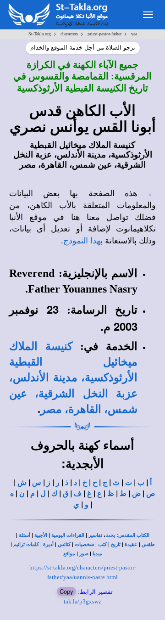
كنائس (64, 544)
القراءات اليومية (67, 535)
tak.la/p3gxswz (82, 601)
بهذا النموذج (83, 240)
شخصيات (84, 544)
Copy (66, 591)
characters (69, 33)
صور (83, 553)
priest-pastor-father (104, 33)
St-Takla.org (39, 33)
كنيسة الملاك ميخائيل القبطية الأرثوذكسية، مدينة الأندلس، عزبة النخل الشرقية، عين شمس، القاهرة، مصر (73, 377)
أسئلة (24, 535)
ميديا (97, 553)
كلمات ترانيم (26, 544)
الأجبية (40, 535)
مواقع (69, 553)
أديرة (48, 544)
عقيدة (131, 544)
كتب (102, 544)
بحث (110, 535)
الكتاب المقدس (133, 535)
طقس (148, 544)
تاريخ (116, 544)
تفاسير (95, 535)
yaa (134, 33)
